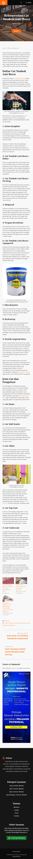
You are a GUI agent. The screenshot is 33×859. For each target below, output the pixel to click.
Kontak (16, 816)
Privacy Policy (16, 851)
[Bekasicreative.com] (3, 2)
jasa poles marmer (24, 372)
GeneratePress (16, 856)
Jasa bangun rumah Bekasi (16, 795)
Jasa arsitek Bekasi (16, 786)
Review (16, 31)
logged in (14, 668)
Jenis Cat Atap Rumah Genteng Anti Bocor (8, 586)
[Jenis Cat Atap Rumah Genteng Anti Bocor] (8, 580)
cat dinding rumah (19, 78)
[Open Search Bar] (21, 2)
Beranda (16, 807)
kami (25, 116)
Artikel (16, 810)
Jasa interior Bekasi (16, 792)
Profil (16, 813)
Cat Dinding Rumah (21, 623)
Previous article (22, 633)
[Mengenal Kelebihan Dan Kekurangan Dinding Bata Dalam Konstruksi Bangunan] (8, 598)
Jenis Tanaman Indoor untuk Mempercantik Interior (15, 652)
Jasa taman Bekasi (16, 789)
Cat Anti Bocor (9, 623)
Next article (9, 646)
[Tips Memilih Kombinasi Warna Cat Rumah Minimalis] (21, 580)
